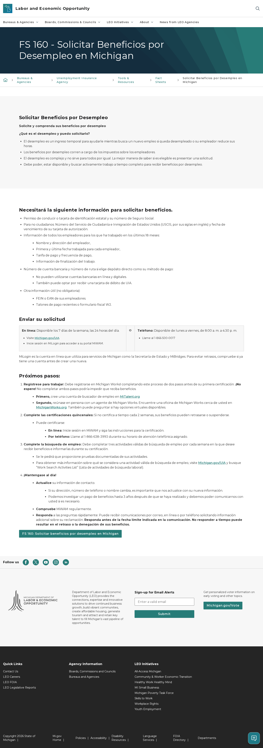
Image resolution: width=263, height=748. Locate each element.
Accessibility (98, 738)
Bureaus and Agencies (84, 677)
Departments (207, 738)
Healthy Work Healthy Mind (153, 682)
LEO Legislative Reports (19, 687)
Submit (164, 614)
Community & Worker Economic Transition (163, 677)
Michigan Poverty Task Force (154, 693)
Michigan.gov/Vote (223, 605)
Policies (80, 738)
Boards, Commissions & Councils (70, 22)
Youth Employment (148, 709)
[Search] (257, 8)
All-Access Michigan (148, 671)
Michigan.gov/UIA (47, 338)
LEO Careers (11, 677)
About (144, 22)
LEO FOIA (10, 682)
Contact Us (10, 671)
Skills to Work (143, 698)
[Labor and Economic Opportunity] (5, 80)
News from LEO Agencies (179, 22)
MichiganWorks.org (51, 407)
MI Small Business (147, 687)
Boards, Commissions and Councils (92, 671)
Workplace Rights (146, 703)
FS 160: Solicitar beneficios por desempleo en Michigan (70, 533)
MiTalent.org (130, 396)
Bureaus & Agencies (18, 22)
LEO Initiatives (118, 22)
